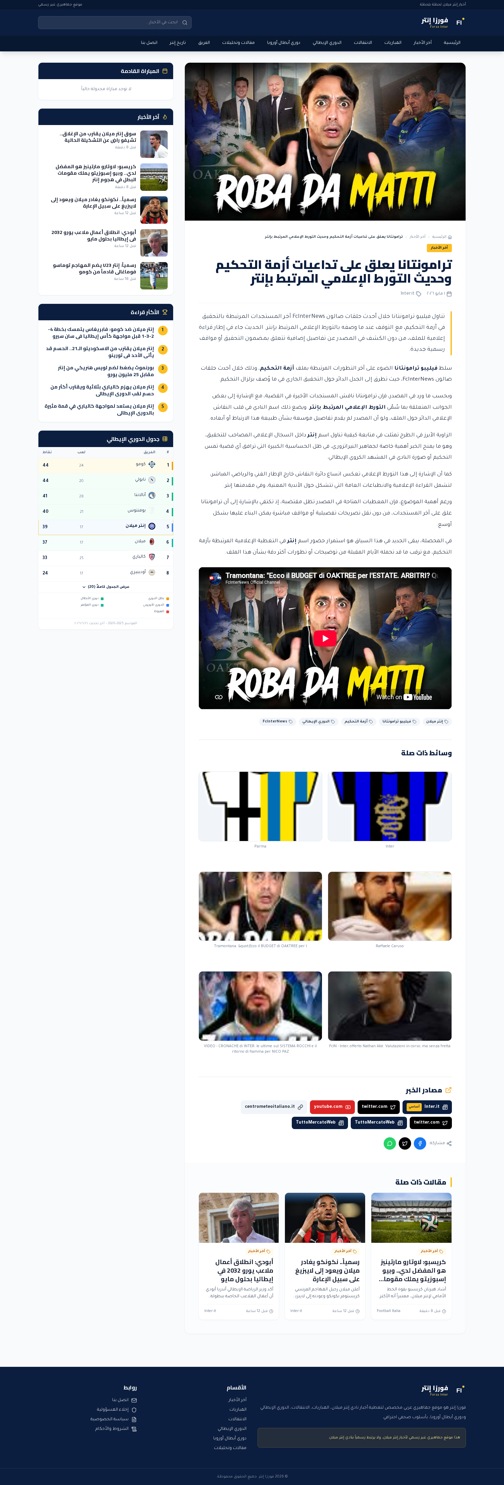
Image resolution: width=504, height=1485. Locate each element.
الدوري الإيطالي (327, 43)
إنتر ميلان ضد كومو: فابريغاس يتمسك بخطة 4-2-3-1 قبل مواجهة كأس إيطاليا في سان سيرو (101, 332)
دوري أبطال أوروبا (283, 43)
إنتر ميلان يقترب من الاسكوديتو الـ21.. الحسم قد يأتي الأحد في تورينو (100, 352)
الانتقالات (363, 43)
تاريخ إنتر (178, 43)
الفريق (204, 43)
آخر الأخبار (423, 43)
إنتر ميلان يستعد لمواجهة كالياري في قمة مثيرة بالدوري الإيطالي (99, 409)
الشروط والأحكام (112, 1429)
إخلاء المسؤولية (113, 1410)
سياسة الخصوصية (110, 1419)
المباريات (392, 43)
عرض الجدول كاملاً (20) (109, 587)
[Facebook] (420, 1143)
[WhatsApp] (390, 1143)
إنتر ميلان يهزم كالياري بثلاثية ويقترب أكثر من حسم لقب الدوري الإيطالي (102, 390)
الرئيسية (452, 43)
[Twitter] (405, 1143)
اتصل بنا (149, 43)
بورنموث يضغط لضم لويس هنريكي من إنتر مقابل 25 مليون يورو (106, 371)
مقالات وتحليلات (238, 43)
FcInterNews (418, 380)
